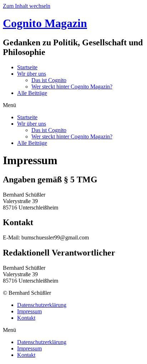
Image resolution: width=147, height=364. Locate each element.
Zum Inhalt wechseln (26, 6)
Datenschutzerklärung (41, 305)
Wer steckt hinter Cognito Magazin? (71, 87)
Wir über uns (31, 74)
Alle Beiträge (32, 93)
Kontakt (26, 318)
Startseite (27, 67)
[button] (73, 105)
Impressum (29, 311)
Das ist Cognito (48, 80)
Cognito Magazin (45, 23)
